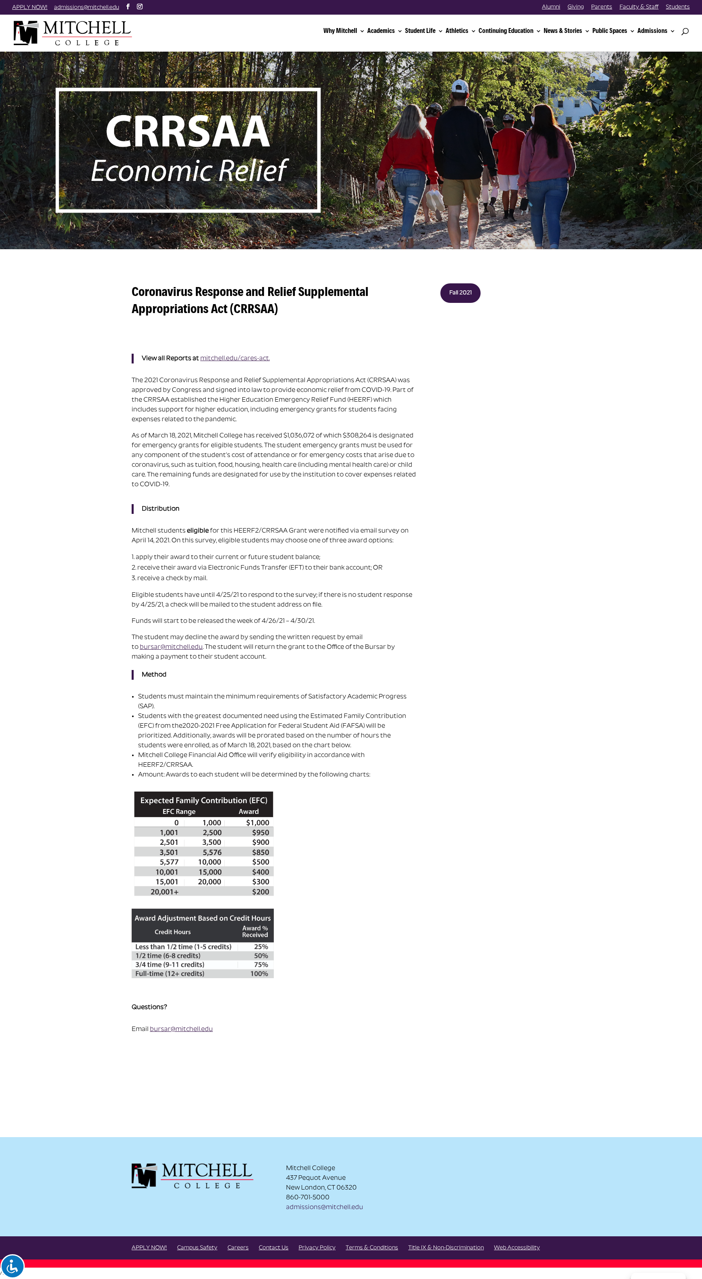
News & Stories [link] (563, 31)
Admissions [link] (652, 31)
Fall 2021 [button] (460, 293)
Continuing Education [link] (506, 31)
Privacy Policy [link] (317, 1248)
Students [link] (678, 7)
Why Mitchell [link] (340, 31)
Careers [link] (238, 1248)
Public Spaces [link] (609, 31)
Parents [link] (601, 7)
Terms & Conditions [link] (372, 1248)
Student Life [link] (420, 31)
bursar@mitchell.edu (171, 647)
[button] (128, 7)
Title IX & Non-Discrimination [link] (446, 1248)
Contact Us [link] (273, 1248)
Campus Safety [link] (197, 1248)
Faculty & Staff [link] (639, 7)
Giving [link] (576, 7)
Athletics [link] (457, 31)
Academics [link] (381, 31)
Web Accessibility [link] (517, 1248)
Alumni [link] (551, 7)
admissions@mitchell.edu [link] (324, 1207)
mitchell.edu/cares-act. (235, 358)
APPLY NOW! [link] (30, 7)
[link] (74, 32)
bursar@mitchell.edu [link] (181, 1029)
